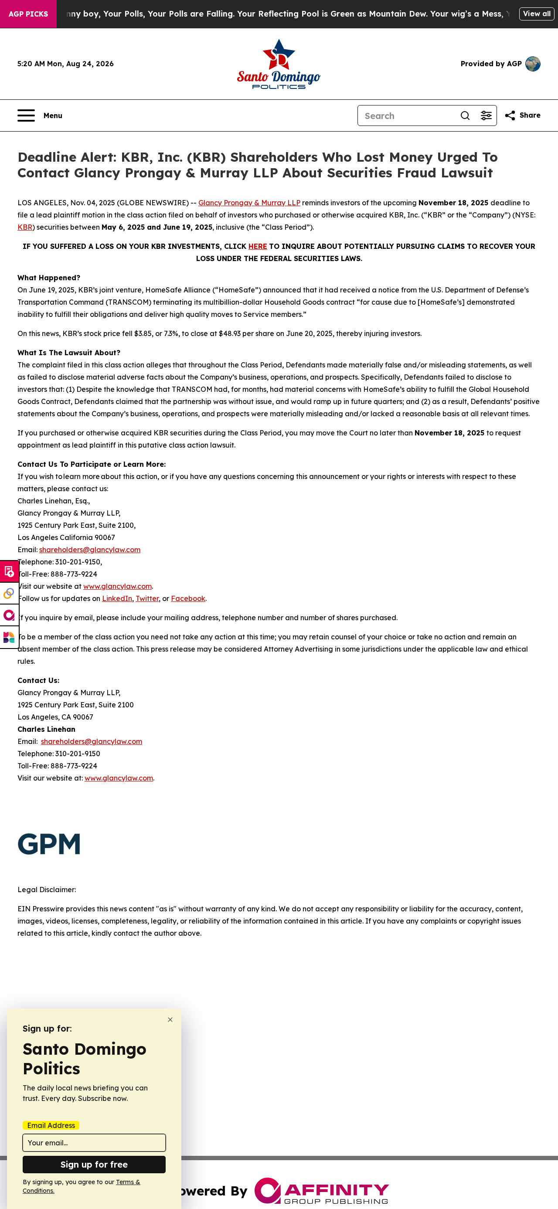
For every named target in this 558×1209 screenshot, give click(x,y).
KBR (24, 227)
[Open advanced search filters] (486, 115)
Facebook (188, 598)
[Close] (170, 1019)
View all (537, 13)
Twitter (147, 598)
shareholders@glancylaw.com (89, 549)
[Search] (465, 115)
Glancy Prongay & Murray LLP (249, 202)
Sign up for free (94, 1164)
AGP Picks (28, 14)
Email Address (51, 1125)
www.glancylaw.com (117, 586)
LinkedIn (117, 598)
